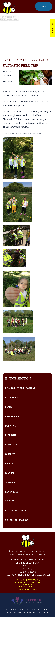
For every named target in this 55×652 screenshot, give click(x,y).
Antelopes (11, 398)
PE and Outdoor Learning (20, 388)
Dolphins (10, 426)
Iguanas (10, 473)
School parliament (16, 511)
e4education (40, 554)
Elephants (40, 60)
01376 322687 (30, 572)
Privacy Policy (27, 587)
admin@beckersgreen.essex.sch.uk (31, 575)
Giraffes (10, 454)
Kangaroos (11, 492)
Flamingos (11, 445)
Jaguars (10, 482)
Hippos (9, 464)
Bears (8, 407)
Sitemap (27, 584)
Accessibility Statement (27, 582)
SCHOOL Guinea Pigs (16, 520)
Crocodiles (12, 416)
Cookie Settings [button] (27, 589)
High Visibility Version (27, 580)
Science (9, 501)
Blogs (21, 60)
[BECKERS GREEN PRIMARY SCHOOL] (9, 6)
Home (7, 60)
